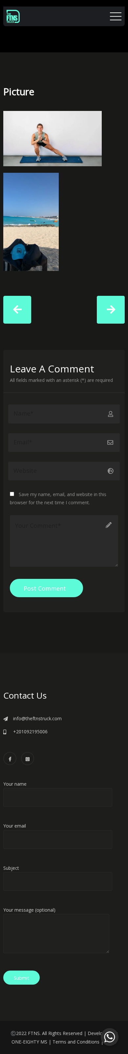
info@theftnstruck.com (37, 718)
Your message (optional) (29, 910)
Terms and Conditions (76, 1042)
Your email (14, 826)
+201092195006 (30, 731)
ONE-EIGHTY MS (29, 1042)
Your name (15, 784)
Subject (11, 868)
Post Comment (45, 588)
